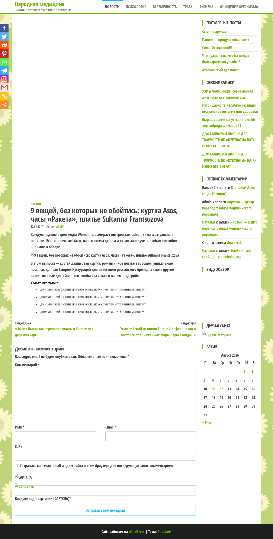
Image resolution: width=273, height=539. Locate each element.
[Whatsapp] (4, 62)
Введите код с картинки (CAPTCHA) (42, 498)
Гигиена (206, 6)
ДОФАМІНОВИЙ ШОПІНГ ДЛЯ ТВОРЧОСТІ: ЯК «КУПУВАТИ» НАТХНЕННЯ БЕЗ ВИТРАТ (93, 289)
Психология (136, 6)
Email (110, 427)
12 (221, 388)
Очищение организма (239, 6)
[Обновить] (24, 486)
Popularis (164, 531)
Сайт (18, 446)
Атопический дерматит (220, 69)
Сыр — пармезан (215, 31)
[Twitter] (4, 36)
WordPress (137, 531)
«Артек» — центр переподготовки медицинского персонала (228, 208)
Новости (112, 6)
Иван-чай (234, 242)
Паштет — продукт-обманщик (225, 39)
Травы (188, 6)
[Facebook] (4, 28)
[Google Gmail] (4, 87)
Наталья (208, 222)
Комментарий (27, 364)
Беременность (165, 6)
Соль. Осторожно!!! (217, 47)
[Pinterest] (4, 53)
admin (60, 226)
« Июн (207, 422)
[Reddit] (4, 45)
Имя (19, 427)
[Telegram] (4, 70)
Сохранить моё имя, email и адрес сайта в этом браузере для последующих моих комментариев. (97, 465)
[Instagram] (4, 79)
